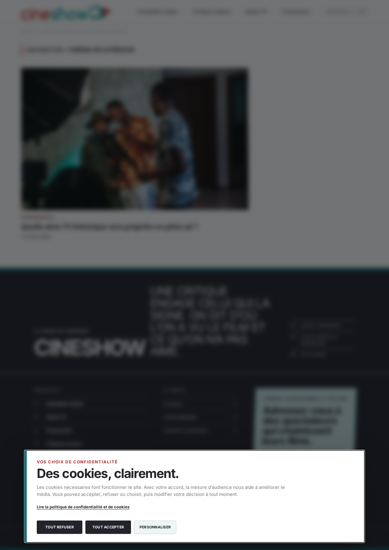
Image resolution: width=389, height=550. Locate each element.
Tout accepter (108, 527)
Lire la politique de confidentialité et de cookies (83, 506)
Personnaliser (155, 527)
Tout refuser (59, 527)
